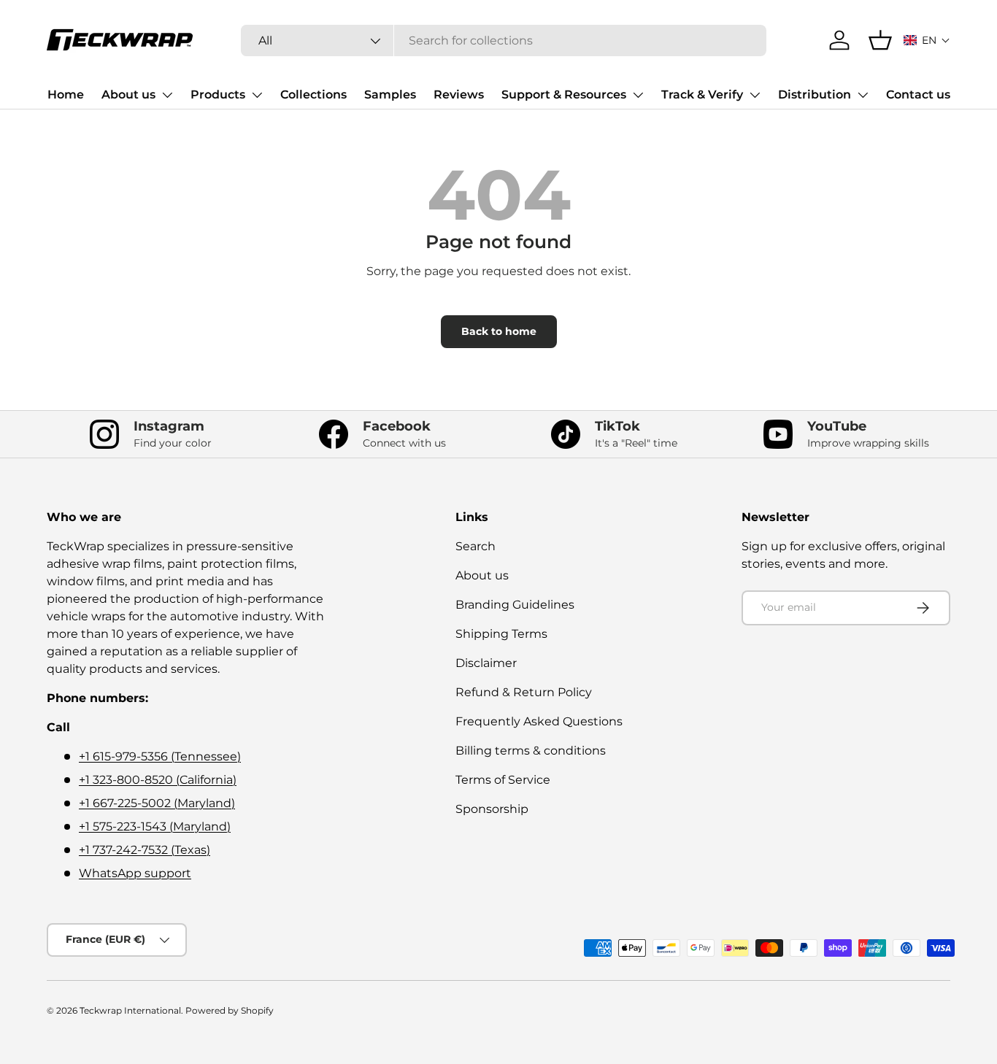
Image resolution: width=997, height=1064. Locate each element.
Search (475, 546)
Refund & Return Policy (523, 692)
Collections (313, 94)
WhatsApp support (135, 873)
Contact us (918, 94)
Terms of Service (502, 780)
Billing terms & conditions (530, 750)
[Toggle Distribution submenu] (862, 95)
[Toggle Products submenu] (257, 95)
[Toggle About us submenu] (167, 95)
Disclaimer (486, 663)
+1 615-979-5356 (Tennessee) (160, 756)
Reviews (459, 94)
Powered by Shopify (229, 1010)
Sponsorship (491, 809)
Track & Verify (702, 94)
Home (65, 94)
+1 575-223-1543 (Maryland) (155, 826)
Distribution (814, 94)
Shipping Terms (501, 634)
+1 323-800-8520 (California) (157, 780)
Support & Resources (563, 94)
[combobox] (504, 40)
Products (217, 94)
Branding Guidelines (514, 605)
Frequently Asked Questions (539, 721)
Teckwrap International (130, 1010)
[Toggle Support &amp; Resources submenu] (638, 95)
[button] (927, 40)
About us (128, 94)
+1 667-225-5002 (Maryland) (157, 803)
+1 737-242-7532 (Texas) (144, 850)
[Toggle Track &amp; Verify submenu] (754, 95)
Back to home (498, 331)
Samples (390, 94)
